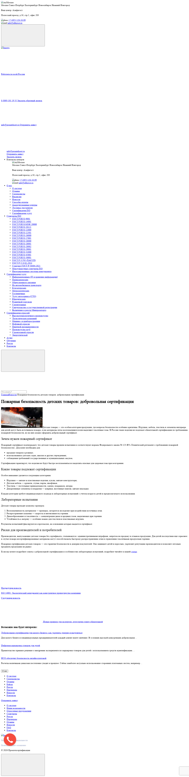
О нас (9, 185)
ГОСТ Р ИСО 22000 (21, 230)
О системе (17, 188)
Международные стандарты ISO (27, 268)
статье (134, 551)
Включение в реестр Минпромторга (29, 310)
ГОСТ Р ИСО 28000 (21, 241)
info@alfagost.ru (15, 23)
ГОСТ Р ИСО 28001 (21, 243)
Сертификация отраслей (18, 313)
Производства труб (21, 329)
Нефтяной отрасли (21, 324)
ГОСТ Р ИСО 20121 (21, 227)
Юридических (19, 299)
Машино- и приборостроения (26, 321)
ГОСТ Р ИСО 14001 (21, 221)
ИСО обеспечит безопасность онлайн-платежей (23, 658)
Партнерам (12, 690)
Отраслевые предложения (19, 711)
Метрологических (20, 290)
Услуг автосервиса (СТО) (24, 296)
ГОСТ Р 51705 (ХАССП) (24, 260)
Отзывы (16, 191)
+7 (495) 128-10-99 (17, 20)
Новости (16, 199)
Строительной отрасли (23, 332)
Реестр (10, 343)
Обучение (11, 340)
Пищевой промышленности (25, 326)
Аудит (9, 337)
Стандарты (12, 713)
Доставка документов (22, 207)
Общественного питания (24, 282)
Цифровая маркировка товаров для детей (20, 645)
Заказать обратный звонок (29, 100)
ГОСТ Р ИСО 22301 (21, 232)
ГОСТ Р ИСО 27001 (21, 238)
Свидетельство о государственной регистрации (34, 307)
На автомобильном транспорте (26, 285)
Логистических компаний (24, 318)
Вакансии (16, 196)
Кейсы (10, 684)
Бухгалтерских (19, 288)
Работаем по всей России (13, 74)
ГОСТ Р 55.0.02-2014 (22, 263)
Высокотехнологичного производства (30, 315)
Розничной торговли (22, 301)
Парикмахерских (20, 279)
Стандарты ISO (14, 216)
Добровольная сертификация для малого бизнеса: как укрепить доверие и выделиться (41, 632)
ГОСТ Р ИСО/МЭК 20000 (24, 224)
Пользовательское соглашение (13, 745)
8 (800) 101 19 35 (9, 100)
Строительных (19, 304)
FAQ (9, 727)
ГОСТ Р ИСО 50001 (21, 257)
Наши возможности (16, 708)
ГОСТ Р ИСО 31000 (21, 252)
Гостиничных (18, 293)
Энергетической (20, 335)
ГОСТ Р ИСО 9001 (21, 218)
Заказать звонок (14, 156)
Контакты (11, 346)
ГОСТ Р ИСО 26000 (21, 235)
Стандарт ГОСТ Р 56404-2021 (26, 265)
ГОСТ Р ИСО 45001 (21, 254)
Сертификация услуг (22, 213)
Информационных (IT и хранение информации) (35, 277)
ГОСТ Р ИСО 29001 (21, 249)
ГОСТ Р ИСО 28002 (21, 246)
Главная (5, 394)
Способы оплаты (20, 202)
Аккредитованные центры (24, 205)
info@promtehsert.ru (10, 124)
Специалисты (18, 194)
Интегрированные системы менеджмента (31, 271)
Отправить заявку (28, 124)
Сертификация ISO (21, 210)
